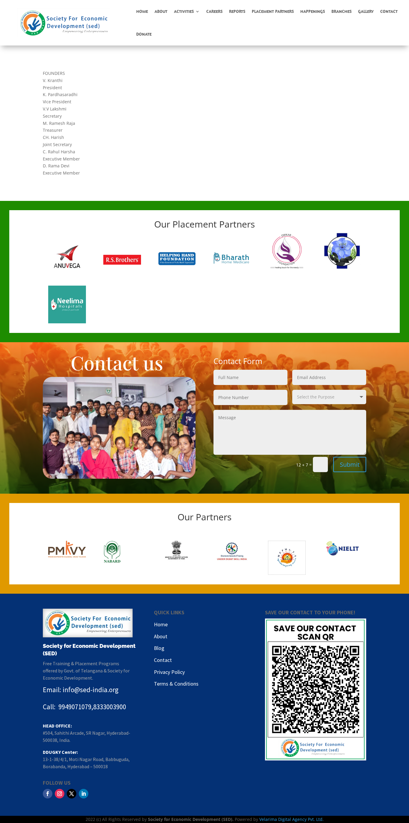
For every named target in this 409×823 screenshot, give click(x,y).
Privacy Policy (169, 672)
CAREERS (214, 11)
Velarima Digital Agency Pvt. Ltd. (291, 819)
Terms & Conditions (176, 683)
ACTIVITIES (184, 11)
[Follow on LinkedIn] (83, 793)
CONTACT (389, 11)
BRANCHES (341, 11)
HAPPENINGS (312, 11)
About (160, 636)
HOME (142, 11)
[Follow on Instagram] (59, 793)
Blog (159, 648)
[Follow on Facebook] (47, 793)
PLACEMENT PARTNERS (273, 11)
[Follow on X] (71, 793)
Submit (350, 464)
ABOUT (160, 11)
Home (161, 624)
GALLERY (366, 11)
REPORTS (237, 11)
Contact (163, 660)
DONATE (144, 34)
